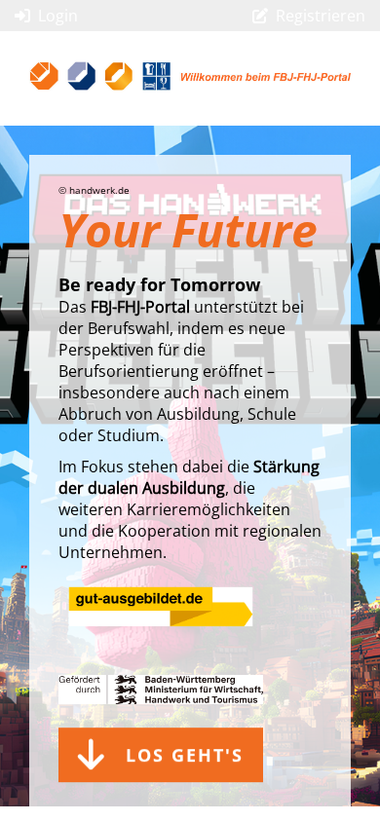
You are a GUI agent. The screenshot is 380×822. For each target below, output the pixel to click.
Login (58, 15)
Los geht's (185, 749)
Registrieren (320, 15)
